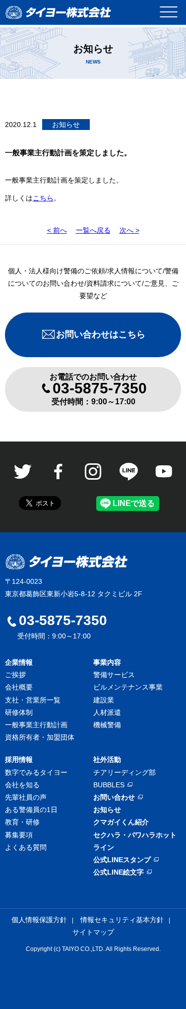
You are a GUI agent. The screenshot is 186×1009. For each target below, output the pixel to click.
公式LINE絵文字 (118, 872)
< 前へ (57, 230)
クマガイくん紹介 (121, 822)
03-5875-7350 (63, 620)
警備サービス (114, 675)
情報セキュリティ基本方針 (122, 920)
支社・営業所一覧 (33, 700)
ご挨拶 (15, 675)
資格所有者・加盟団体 (39, 737)
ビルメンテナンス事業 (128, 687)
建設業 (103, 700)
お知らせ (107, 810)
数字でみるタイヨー (36, 772)
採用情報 (19, 759)
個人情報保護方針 (39, 920)
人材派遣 (107, 712)
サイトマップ (93, 932)
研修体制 (19, 712)
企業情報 (19, 662)
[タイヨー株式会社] (58, 12)
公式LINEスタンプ (122, 860)
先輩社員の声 (26, 797)
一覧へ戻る (93, 230)
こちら (43, 198)
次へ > (129, 230)
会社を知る (22, 785)
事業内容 (107, 662)
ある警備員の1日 (31, 810)
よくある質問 (26, 847)
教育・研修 (22, 822)
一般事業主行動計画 (36, 725)
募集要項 (19, 835)
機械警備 (107, 725)
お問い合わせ (114, 797)
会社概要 (19, 687)
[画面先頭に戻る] (159, 979)
